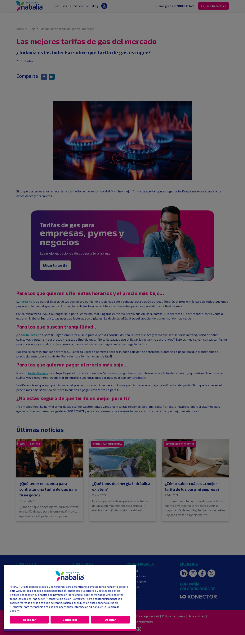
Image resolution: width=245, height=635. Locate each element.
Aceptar (110, 619)
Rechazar (29, 619)
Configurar (70, 619)
